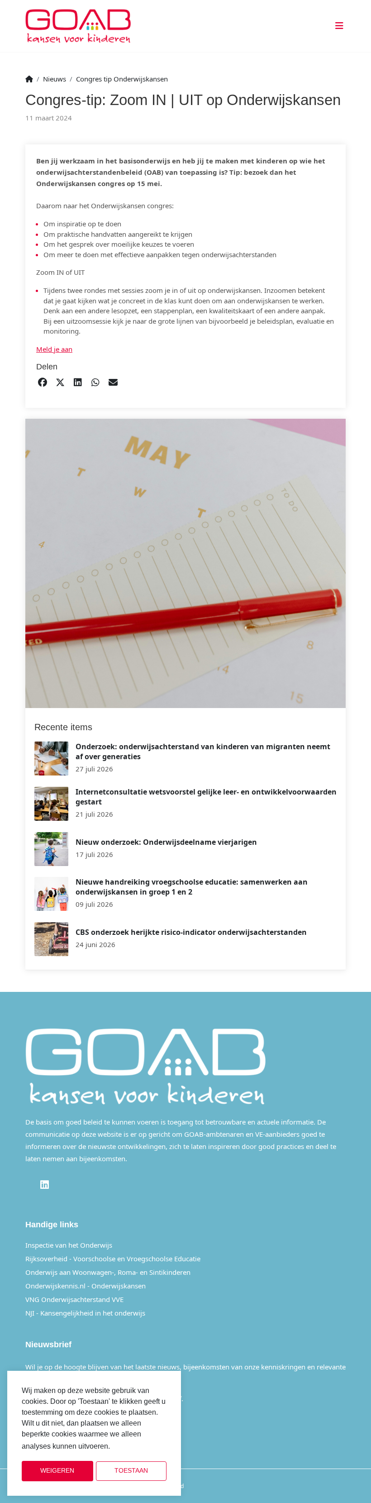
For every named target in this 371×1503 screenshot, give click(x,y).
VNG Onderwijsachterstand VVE (74, 1299)
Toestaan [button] (131, 1470)
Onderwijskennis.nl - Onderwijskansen (85, 1285)
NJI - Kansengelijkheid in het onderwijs (85, 1312)
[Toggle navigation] (338, 26)
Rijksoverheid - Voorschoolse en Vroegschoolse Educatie (112, 1258)
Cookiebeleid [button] (134, 1446)
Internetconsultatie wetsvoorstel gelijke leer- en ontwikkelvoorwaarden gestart (206, 797)
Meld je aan (54, 349)
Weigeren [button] (57, 1470)
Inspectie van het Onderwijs (68, 1244)
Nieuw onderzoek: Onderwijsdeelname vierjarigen (166, 842)
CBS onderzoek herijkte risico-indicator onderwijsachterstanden (191, 932)
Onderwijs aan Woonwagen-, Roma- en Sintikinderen (107, 1272)
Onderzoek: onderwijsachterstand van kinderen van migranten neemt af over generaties (203, 751)
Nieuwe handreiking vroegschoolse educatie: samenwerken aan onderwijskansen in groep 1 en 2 (192, 887)
